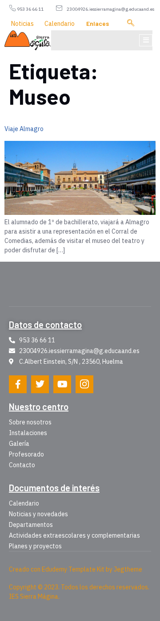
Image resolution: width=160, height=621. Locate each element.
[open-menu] (145, 40)
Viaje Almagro (24, 129)
